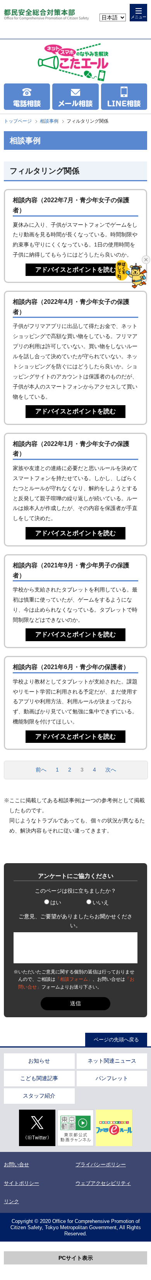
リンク (11, 1201)
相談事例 (49, 121)
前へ (41, 770)
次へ (110, 770)
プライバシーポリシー (101, 1164)
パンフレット (112, 1078)
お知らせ (39, 1061)
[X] (37, 1128)
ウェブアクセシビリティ (103, 1183)
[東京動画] (75, 1128)
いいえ (101, 902)
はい (55, 902)
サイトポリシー (21, 1183)
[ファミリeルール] (114, 1128)
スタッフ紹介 (39, 1096)
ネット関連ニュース (112, 1061)
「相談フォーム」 (74, 979)
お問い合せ (16, 1164)
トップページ (18, 121)
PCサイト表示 (75, 1258)
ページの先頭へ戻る (116, 1039)
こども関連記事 (39, 1078)
